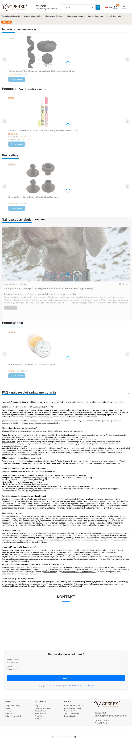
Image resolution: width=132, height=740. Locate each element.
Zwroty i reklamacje (71, 713)
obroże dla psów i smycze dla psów (78, 516)
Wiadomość (13, 669)
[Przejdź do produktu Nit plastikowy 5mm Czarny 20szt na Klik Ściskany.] (40, 178)
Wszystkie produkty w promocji (31, 89)
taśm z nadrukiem (68, 501)
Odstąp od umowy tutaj (72, 706)
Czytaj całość (10, 307)
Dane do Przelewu (41, 711)
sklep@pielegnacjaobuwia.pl (46, 9)
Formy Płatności (41, 713)
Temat (10, 666)
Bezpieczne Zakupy (12, 706)
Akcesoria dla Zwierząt (16, 284)
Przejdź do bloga (41, 220)
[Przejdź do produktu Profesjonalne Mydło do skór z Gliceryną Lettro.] (40, 346)
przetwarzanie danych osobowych (81, 686)
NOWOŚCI (38, 719)
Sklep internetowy (63, 737)
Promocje (38, 716)
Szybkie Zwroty (70, 711)
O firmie (8, 711)
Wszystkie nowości (25, 29)
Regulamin (9, 713)
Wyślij (66, 678)
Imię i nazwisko (13, 659)
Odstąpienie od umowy (72, 708)
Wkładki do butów (10, 448)
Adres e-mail (13, 663)
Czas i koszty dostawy (43, 708)
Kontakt (8, 708)
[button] (98, 7)
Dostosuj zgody (70, 716)
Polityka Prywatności (13, 716)
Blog (36, 706)
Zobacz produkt (17, 79)
